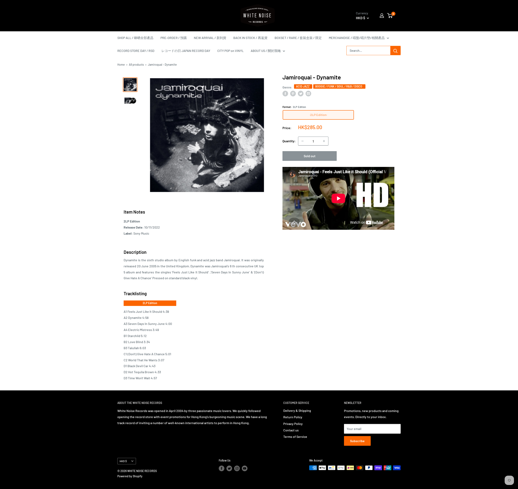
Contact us (291, 430)
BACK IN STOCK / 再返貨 (250, 38)
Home (121, 64)
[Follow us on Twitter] (229, 468)
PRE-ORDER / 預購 (173, 38)
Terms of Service (295, 436)
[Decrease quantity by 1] (302, 141)
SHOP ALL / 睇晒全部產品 (135, 38)
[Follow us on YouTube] (244, 468)
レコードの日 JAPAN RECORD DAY (185, 51)
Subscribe (357, 441)
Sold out (309, 156)
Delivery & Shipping (297, 410)
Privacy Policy (293, 424)
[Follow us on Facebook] (221, 468)
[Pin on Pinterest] (293, 93)
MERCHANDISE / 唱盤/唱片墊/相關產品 (357, 38)
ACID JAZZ (303, 86)
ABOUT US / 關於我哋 (266, 51)
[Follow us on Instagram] (237, 468)
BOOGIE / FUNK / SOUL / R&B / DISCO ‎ (339, 86)
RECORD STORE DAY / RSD (135, 51)
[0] (390, 15)
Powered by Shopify (129, 476)
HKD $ (123, 461)
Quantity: (289, 141)
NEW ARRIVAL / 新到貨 (210, 38)
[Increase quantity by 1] (324, 141)
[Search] (395, 50)
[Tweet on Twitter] (301, 93)
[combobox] (368, 50)
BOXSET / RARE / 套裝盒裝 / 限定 (298, 38)
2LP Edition (150, 303)
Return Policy (292, 417)
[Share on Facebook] (285, 93)
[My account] (382, 15)
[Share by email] (308, 93)
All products (136, 64)
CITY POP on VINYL (230, 51)
